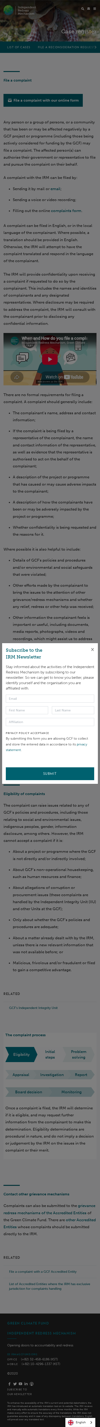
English (81, 1422)
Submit (50, 773)
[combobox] (80, 1422)
